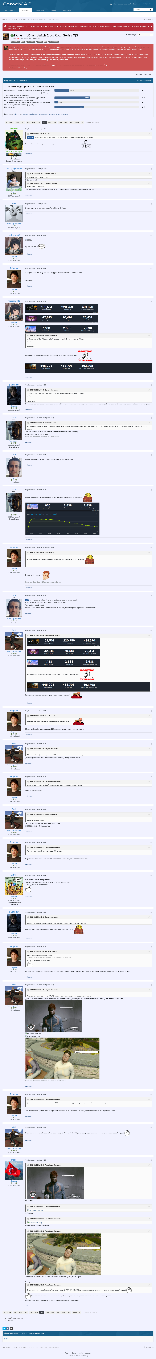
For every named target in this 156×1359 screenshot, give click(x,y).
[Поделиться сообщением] (151, 129)
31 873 (14, 480)
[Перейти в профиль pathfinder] (14, 395)
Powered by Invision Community (78, 1356)
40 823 (14, 291)
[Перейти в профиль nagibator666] (14, 246)
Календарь (67, 10)
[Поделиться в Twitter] (4, 1328)
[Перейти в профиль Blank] (14, 1170)
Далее (77, 122)
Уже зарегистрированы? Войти (125, 4)
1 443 (14, 443)
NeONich (48, 952)
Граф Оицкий (50, 716)
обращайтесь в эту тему (87, 26)
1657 (22, 122)
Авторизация (131, 34)
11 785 (14, 1183)
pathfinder (48, 423)
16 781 (14, 898)
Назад (11, 122)
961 (14, 226)
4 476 (14, 654)
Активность (40, 10)
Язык (67, 1353)
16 (144, 107)
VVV (46, 552)
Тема (74, 1353)
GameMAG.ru (10, 10)
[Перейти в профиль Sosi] (14, 641)
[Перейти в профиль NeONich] (14, 886)
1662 (49, 122)
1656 (17, 122)
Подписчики (143, 35)
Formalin (30, 137)
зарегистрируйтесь (29, 114)
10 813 (14, 258)
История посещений (143, 74)
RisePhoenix (49, 134)
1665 (65, 122)
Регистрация (146, 4)
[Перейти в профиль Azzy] (6, 36)
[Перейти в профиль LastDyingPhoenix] (14, 181)
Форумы (25, 10)
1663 (55, 122)
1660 (38, 122)
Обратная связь (85, 1353)
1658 (28, 122)
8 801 (14, 194)
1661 (44, 122)
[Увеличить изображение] (62, 518)
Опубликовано (36, 129)
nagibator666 (49, 635)
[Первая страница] (6, 122)
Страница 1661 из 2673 (93, 122)
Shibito (47, 174)
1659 (33, 122)
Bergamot (48, 335)
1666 (71, 122)
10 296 (14, 408)
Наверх (29, 153)
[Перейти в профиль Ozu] (14, 467)
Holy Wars (37, 38)
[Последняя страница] (82, 122)
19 (144, 97)
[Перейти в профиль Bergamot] (14, 279)
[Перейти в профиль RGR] (13, 213)
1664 (60, 122)
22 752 (14, 157)
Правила (53, 10)
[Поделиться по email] (11, 1328)
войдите (16, 114)
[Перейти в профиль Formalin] (14, 140)
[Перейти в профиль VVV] (14, 430)
